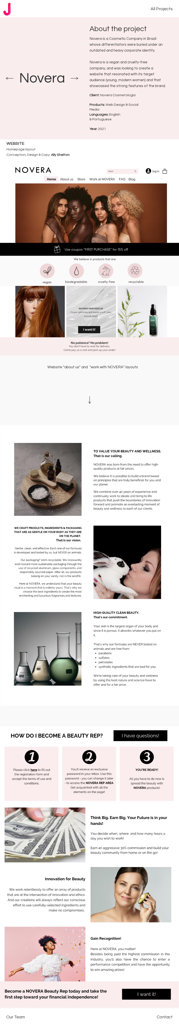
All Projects (162, 9)
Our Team (15, 1017)
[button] (89, 329)
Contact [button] (165, 1017)
